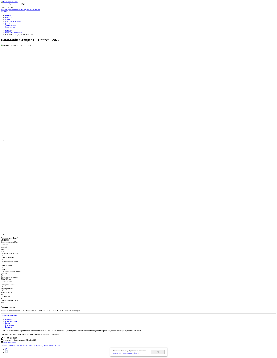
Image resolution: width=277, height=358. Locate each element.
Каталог (8, 15)
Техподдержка (10, 25)
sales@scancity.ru (9, 342)
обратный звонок (33, 10)
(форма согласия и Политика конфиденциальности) (126, 353)
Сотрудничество (11, 27)
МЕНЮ (3, 12)
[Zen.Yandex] (6, 352)
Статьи (7, 23)
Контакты (8, 327)
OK (157, 352)
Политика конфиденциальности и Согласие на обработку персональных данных (30, 346)
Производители (11, 321)
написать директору (8, 10)
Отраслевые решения (13, 21)
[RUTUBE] (6, 349)
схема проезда (21, 10)
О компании (9, 325)
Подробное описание (9, 315)
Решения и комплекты (13, 33)
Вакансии (8, 323)
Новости (8, 17)
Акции (7, 19)
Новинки (8, 319)
